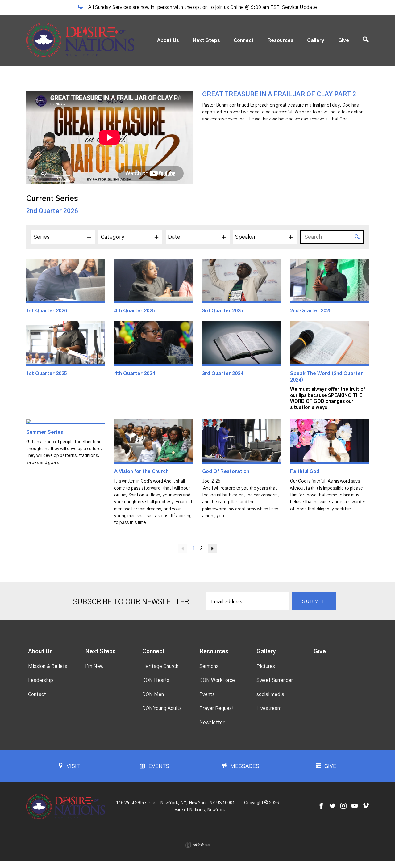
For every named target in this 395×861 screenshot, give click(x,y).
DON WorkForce (217, 680)
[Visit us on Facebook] (321, 806)
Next (212, 548)
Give (343, 40)
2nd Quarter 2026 (52, 211)
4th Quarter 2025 (134, 310)
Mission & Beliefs (47, 666)
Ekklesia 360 (197, 845)
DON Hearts (155, 680)
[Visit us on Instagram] (343, 806)
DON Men (153, 694)
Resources (280, 40)
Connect (244, 40)
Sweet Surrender (274, 680)
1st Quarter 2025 (46, 373)
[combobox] (63, 237)
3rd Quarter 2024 (222, 373)
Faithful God (304, 471)
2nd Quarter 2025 (311, 310)
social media (270, 694)
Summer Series (44, 432)
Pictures (265, 666)
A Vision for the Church (141, 471)
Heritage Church (160, 666)
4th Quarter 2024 (134, 373)
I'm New (94, 666)
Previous (182, 548)
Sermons (208, 666)
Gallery (315, 40)
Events (207, 694)
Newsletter (211, 722)
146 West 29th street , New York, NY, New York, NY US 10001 (175, 803)
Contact (37, 694)
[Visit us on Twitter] (332, 806)
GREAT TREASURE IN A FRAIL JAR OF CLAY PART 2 (279, 94)
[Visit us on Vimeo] (366, 806)
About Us (168, 40)
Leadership (40, 680)
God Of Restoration (225, 471)
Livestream (268, 708)
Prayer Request (216, 708)
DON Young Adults (162, 708)
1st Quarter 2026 (46, 310)
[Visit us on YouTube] (354, 806)
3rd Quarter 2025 (222, 310)
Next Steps (206, 40)
